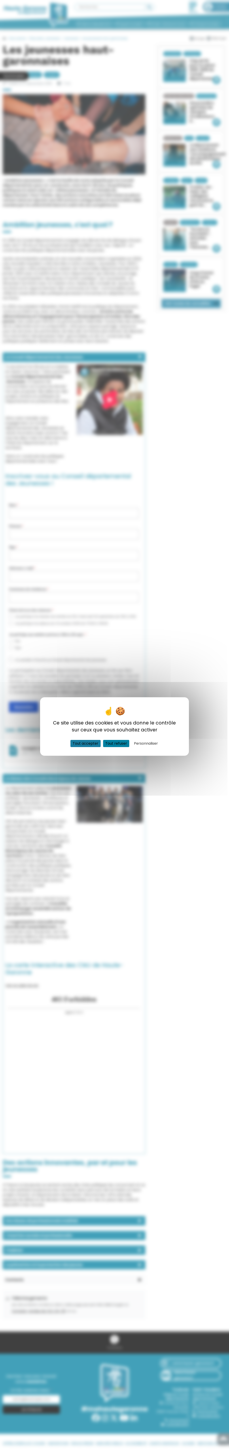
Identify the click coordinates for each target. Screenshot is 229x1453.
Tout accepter (85, 743)
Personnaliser (146, 743)
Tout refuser (116, 743)
